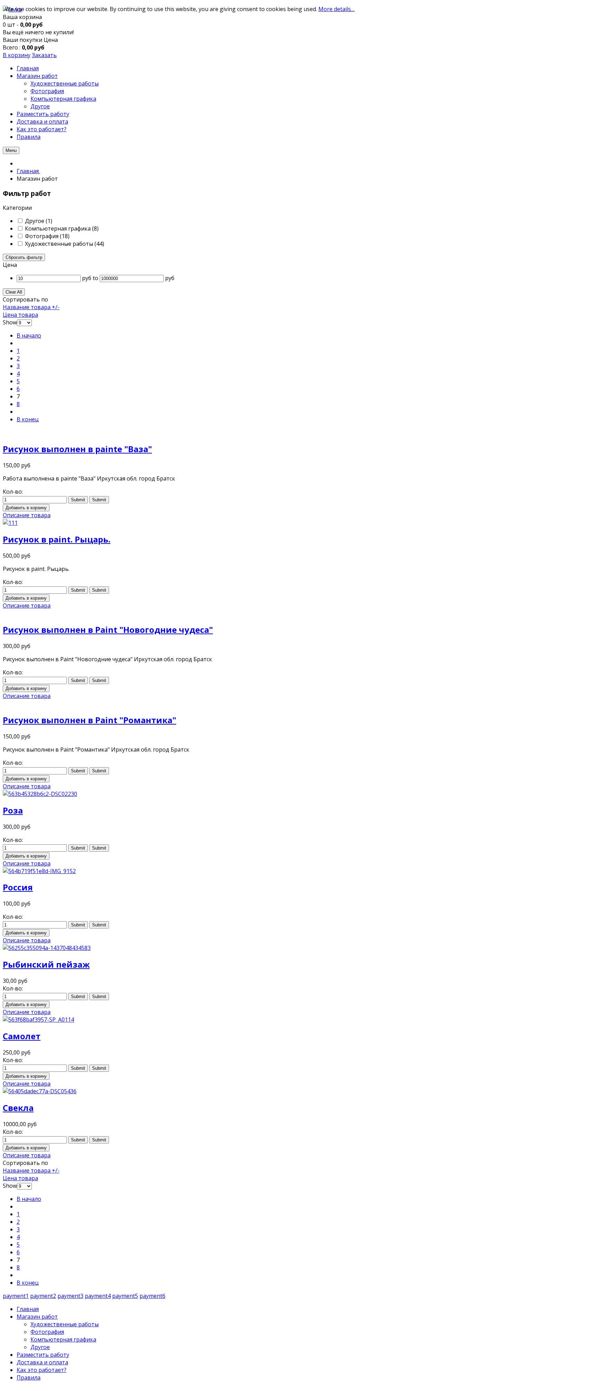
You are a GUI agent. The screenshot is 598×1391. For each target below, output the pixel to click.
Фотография (47, 1332)
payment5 (125, 1296)
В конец (28, 419)
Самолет (21, 1036)
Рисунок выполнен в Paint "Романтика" (89, 720)
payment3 (70, 1296)
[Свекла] (39, 1091)
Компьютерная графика (63, 1339)
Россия (18, 887)
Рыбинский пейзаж (46, 964)
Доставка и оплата (42, 1362)
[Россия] (39, 871)
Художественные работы (64, 1324)
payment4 (98, 1296)
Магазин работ (37, 1316)
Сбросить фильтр (24, 257)
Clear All (14, 292)
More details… (336, 9)
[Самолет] (38, 1019)
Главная (28, 1309)
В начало (29, 335)
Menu (11, 150)
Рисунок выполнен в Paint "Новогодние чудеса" (108, 629)
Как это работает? (41, 1370)
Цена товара (20, 314)
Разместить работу (43, 1354)
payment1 (16, 1296)
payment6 (152, 1296)
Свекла (18, 1107)
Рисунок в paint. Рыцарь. (56, 539)
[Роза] (40, 794)
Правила (28, 1377)
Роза (13, 810)
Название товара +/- (31, 307)
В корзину (16, 55)
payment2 (43, 1296)
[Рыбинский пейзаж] (47, 948)
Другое (40, 1347)
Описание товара (27, 515)
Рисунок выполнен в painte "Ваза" (77, 449)
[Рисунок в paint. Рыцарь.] (10, 523)
